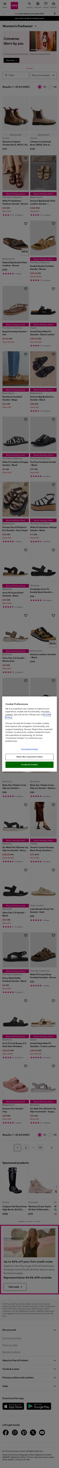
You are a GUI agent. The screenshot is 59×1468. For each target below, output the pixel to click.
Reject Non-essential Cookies (29, 757)
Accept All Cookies (29, 764)
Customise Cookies (29, 749)
